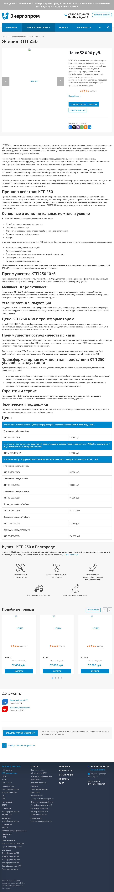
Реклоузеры (7, 802)
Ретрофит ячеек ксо (39, 811)
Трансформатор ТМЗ (11, 859)
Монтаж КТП (36, 779)
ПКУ (3, 799)
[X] (74, 127)
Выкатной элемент (10, 869)
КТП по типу (7, 770)
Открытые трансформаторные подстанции (10, 811)
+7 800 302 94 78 (78, 14)
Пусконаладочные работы (42, 802)
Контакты (64, 779)
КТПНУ (4, 779)
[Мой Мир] (89, 127)
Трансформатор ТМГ (11, 856)
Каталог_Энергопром (20, 707)
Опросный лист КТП (19, 700)
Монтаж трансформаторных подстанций (39, 789)
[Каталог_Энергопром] (5, 709)
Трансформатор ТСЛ (10, 863)
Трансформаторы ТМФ (12, 866)
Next (62, 78)
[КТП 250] (33, 81)
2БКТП (5, 805)
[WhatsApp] (82, 127)
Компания (11, 27)
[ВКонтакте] (70, 127)
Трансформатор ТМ (10, 853)
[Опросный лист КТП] (5, 702)
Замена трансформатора (41, 821)
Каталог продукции (38, 27)
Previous (5, 78)
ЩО (3, 795)
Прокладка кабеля (38, 783)
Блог (61, 783)
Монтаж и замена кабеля (41, 776)
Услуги (63, 27)
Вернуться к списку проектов (21, 745)
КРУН (4, 837)
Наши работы (84, 27)
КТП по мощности (9, 773)
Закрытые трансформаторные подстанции (10, 821)
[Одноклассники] (85, 127)
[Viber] (78, 127)
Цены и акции (66, 775)
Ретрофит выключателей (41, 805)
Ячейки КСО (7, 783)
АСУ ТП (5, 827)
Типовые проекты (11, 766)
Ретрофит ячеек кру (39, 808)
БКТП (4, 776)
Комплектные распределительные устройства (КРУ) (10, 789)
